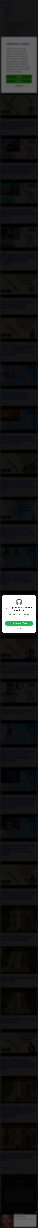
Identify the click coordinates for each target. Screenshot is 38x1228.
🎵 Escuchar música (19, 623)
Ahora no (19, 628)
